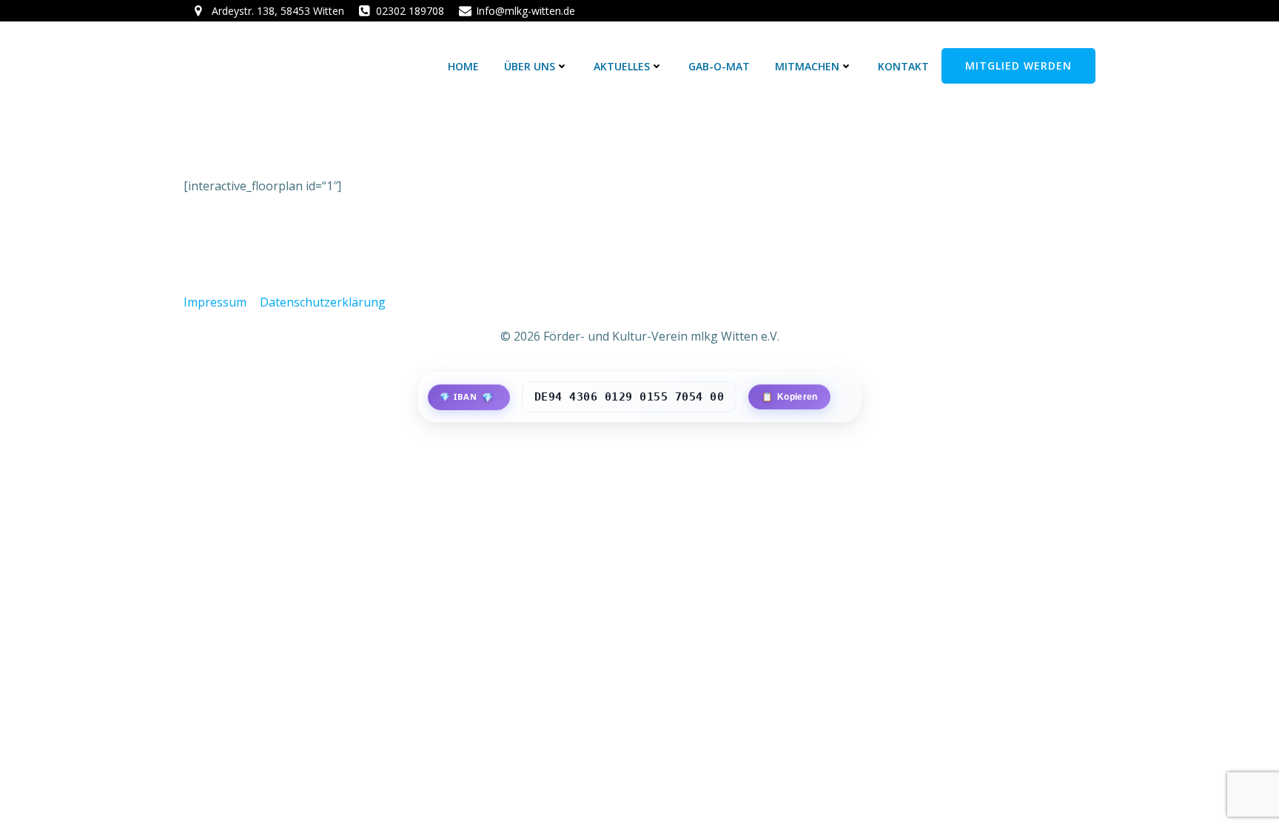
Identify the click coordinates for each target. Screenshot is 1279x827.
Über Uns (529, 66)
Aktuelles (622, 66)
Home (463, 66)
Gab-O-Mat (719, 66)
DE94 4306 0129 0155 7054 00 (629, 397)
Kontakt (903, 66)
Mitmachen (807, 66)
